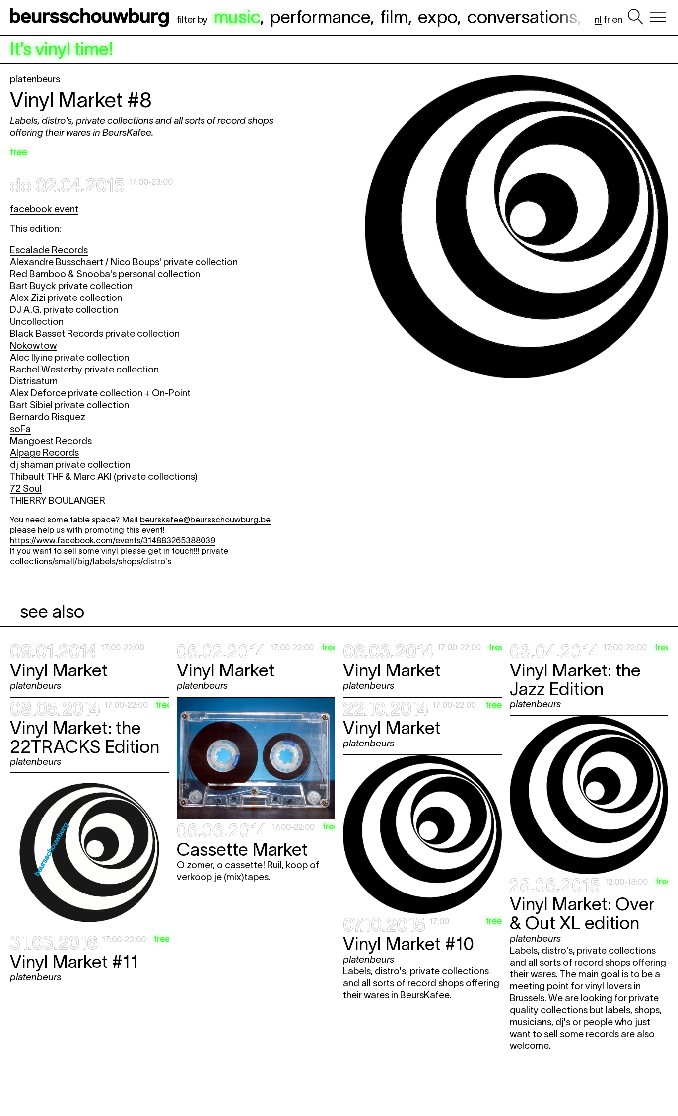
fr (607, 19)
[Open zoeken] (635, 17)
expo (437, 17)
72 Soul (26, 488)
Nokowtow (33, 345)
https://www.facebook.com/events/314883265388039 (112, 540)
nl (598, 19)
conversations (522, 17)
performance (320, 17)
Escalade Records (49, 250)
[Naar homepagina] (91, 17)
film (394, 17)
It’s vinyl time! (62, 49)
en (617, 19)
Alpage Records (44, 452)
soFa (20, 429)
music (237, 17)
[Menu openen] (658, 17)
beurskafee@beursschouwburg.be (205, 519)
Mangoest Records (51, 441)
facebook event (44, 209)
